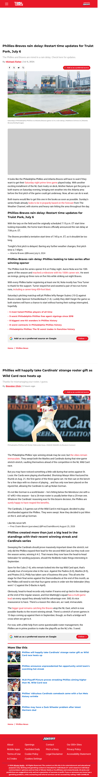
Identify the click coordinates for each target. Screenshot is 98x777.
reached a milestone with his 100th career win (56, 272)
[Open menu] (6, 3)
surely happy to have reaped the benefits (28, 502)
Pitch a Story (52, 749)
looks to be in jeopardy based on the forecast (51, 203)
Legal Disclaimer (54, 754)
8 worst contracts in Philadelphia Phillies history (35, 325)
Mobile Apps (13, 749)
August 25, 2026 (67, 526)
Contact (50, 744)
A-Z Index (12, 758)
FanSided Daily (32, 749)
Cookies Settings (33, 758)
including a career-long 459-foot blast (32, 289)
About (10, 744)
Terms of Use (14, 754)
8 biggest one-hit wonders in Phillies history (33, 320)
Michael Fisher (13, 62)
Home (10, 348)
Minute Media (19, 765)
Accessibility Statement (79, 754)
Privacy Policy (74, 749)
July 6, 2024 (40, 253)
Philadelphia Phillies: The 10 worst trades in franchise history (42, 329)
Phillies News (22, 348)
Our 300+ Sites (74, 744)
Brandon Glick (13, 386)
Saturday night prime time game (41, 182)
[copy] (23, 67)
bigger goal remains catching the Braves (32, 608)
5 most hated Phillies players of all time (30, 312)
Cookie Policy (31, 754)
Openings (29, 744)
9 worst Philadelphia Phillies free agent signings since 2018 (41, 316)
